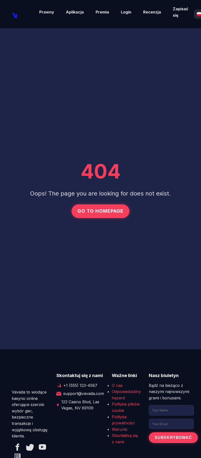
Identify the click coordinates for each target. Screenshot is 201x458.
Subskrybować (173, 437)
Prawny (46, 12)
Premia (102, 12)
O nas (117, 385)
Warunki (119, 429)
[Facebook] (17, 448)
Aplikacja (75, 12)
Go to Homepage (100, 211)
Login (126, 12)
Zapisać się (180, 12)
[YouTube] (42, 448)
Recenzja (152, 12)
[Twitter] (30, 448)
